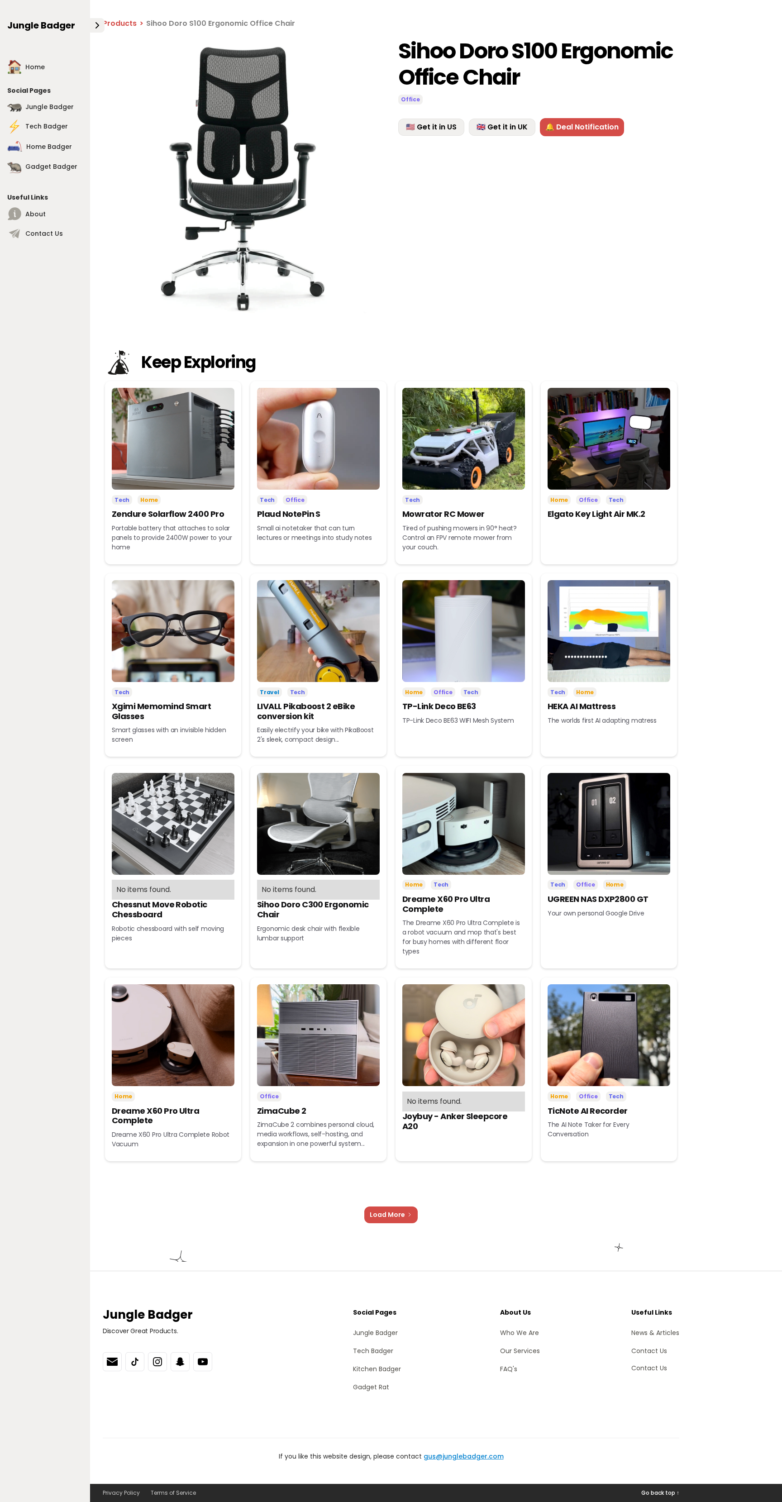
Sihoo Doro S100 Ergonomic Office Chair (220, 23)
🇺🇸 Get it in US (431, 127)
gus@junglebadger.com (464, 1456)
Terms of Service (173, 1493)
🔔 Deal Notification (582, 127)
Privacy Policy (121, 1493)
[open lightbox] (243, 178)
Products (120, 23)
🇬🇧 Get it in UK (502, 127)
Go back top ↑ (660, 1493)
